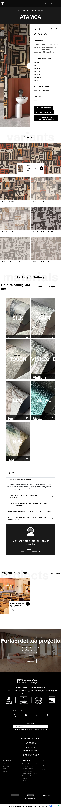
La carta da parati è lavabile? (19, 480)
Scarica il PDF (42, 100)
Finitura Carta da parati (28, 766)
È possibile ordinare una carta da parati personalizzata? (23, 496)
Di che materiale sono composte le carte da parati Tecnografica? (27, 518)
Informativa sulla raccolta (16, 806)
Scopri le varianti (44, 90)
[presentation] (36, 169)
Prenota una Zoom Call (33, 551)
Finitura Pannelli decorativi (29, 776)
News (5, 768)
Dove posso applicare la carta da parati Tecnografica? (29, 511)
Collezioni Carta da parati (29, 764)
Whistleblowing (46, 795)
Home (19, 10)
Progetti (24, 778)
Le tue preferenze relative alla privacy (37, 806)
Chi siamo (6, 764)
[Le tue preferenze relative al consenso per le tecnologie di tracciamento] (58, 805)
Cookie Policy (31, 795)
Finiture (24, 780)
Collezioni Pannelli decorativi (30, 773)
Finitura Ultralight (27, 771)
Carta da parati (33, 10)
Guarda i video (30, 549)
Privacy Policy (15, 795)
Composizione (45, 765)
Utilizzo (43, 769)
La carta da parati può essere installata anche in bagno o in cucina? (27, 504)
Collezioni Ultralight (27, 768)
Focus (5, 771)
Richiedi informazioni (43, 108)
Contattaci (30, 661)
